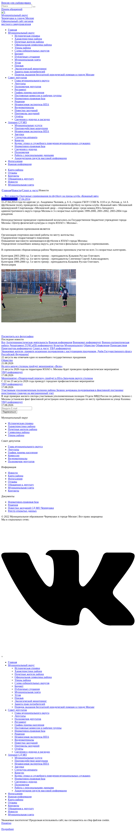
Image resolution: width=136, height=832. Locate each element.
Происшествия (118, 345)
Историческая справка (27, 35)
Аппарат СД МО (17, 122)
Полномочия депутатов (28, 86)
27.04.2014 (24, 199)
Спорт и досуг (9, 199)
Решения (20, 101)
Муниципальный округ (21, 32)
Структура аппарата (26, 137)
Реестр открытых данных (22, 510)
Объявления (102, 345)
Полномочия (22, 152)
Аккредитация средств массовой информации (41, 158)
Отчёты (19, 116)
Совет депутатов (17, 77)
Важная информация (20, 164)
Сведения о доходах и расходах (32, 119)
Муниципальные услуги (28, 125)
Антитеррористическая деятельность (27, 342)
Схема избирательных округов (32, 50)
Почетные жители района (29, 41)
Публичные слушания (27, 56)
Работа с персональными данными (34, 155)
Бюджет (19, 53)
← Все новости (10, 196)
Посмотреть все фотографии (17, 336)
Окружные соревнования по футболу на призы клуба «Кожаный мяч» (59, 196)
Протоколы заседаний (27, 113)
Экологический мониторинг (31, 68)
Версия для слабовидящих (16, 2)
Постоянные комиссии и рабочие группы (38, 95)
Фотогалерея (15, 161)
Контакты (13, 175)
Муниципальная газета (28, 59)
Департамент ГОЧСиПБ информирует (31, 345)
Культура (59, 345)
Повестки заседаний (26, 110)
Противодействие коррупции (31, 128)
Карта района (15, 169)
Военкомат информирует (87, 342)
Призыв (19, 65)
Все (3, 342)
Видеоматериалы (24, 107)
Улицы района (23, 47)
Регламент (20, 89)
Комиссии (13, 455)
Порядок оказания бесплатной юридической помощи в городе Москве (54, 74)
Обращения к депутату (21, 178)
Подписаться (9, 412)
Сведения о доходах (26, 149)
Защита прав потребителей (30, 71)
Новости (13, 181)
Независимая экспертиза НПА (32, 104)
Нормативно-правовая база (30, 98)
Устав (18, 62)
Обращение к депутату (21, 484)
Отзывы (12, 172)
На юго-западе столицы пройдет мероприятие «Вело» (32, 366)
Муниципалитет (73, 345)
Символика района (19, 432)
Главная (12, 29)
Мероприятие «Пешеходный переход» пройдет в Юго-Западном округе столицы (47, 378)
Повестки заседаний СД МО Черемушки (31, 507)
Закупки (19, 134)
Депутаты (20, 83)
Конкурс (19, 140)
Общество (89, 345)
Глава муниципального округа (32, 80)
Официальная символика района (33, 44)
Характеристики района (28, 38)
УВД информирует (60, 348)
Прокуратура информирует (16, 348)
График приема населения (29, 92)
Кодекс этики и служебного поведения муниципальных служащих (52, 143)
